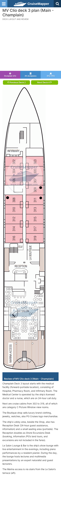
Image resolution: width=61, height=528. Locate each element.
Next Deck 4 (43, 82)
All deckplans (30, 76)
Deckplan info (10, 76)
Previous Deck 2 (17, 82)
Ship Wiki (51, 76)
